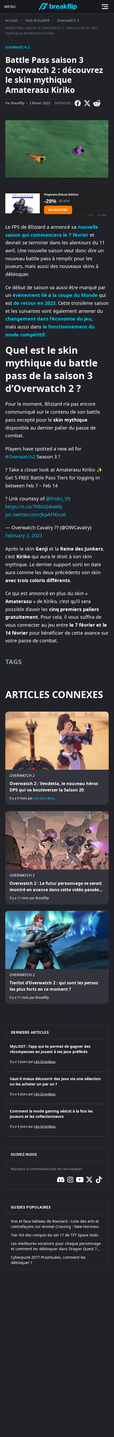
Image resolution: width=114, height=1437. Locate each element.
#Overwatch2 (20, 456)
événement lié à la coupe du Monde (55, 295)
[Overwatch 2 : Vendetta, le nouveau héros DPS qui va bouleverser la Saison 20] (57, 758)
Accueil (11, 20)
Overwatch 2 (68, 20)
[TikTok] (99, 1179)
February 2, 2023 (23, 535)
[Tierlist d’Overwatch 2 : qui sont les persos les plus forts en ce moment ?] (57, 957)
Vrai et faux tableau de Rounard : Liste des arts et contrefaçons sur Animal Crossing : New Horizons (55, 1224)
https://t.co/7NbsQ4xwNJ (33, 506)
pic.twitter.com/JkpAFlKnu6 (35, 514)
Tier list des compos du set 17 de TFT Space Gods (54, 1234)
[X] (87, 103)
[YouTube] (80, 1179)
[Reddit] (97, 103)
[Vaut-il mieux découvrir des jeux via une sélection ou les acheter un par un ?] (57, 1088)
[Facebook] (77, 103)
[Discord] (60, 1179)
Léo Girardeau (44, 798)
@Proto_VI (57, 498)
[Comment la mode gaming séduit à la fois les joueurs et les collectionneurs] (57, 1120)
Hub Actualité (37, 20)
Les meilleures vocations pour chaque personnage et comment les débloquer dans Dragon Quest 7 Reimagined (56, 1246)
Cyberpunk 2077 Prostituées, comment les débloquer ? (48, 1260)
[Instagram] (70, 1179)
